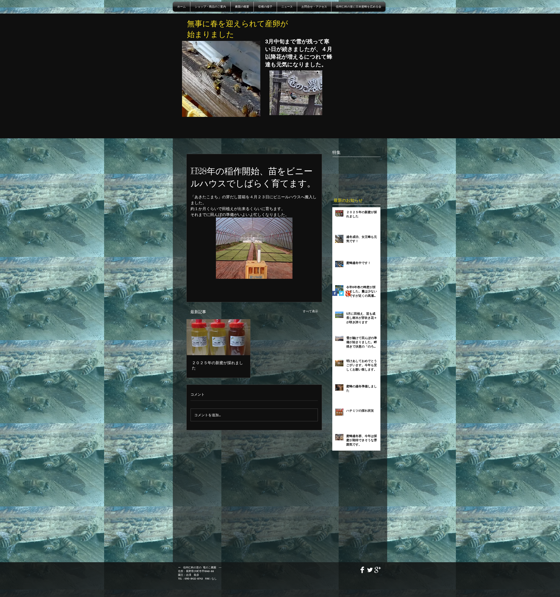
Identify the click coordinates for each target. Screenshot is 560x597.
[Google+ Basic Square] (347, 293)
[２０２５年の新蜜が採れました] (218, 337)
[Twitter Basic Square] (341, 293)
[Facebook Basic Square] (334, 293)
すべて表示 (310, 311)
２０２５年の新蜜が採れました (217, 365)
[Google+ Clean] (377, 570)
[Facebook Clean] (362, 570)
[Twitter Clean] (370, 570)
